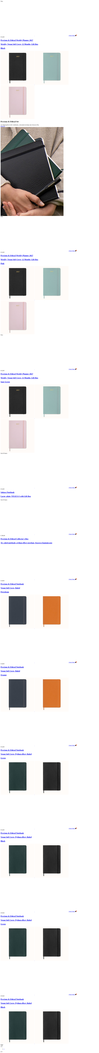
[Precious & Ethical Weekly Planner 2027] (35, 35)
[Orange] (52, 628)
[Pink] (17, 118)
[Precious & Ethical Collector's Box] (35, 534)
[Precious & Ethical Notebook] (35, 579)
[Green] (18, 794)
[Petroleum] (18, 628)
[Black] (18, 84)
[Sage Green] (52, 84)
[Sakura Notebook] (35, 487)
